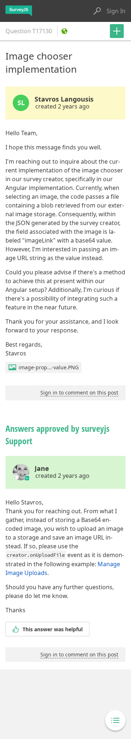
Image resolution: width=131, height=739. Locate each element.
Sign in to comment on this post (79, 392)
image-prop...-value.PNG (49, 367)
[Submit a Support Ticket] (117, 31)
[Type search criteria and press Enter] (97, 11)
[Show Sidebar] (115, 720)
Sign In (116, 11)
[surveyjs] (18, 10)
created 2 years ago (62, 106)
